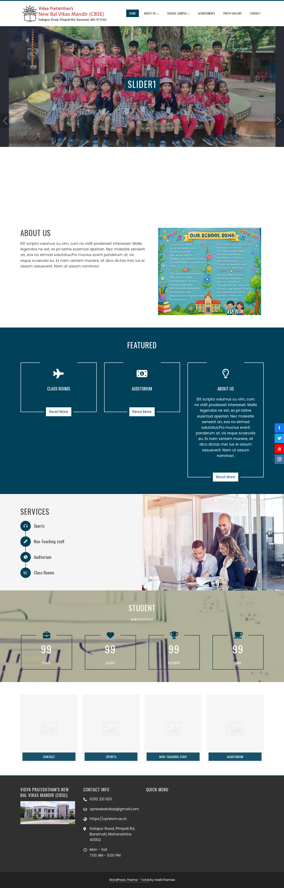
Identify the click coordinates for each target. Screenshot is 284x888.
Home (132, 13)
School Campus (177, 13)
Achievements (206, 13)
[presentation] (5, 120)
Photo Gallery (232, 13)
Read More (58, 411)
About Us (150, 13)
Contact (255, 13)
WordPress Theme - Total (129, 880)
